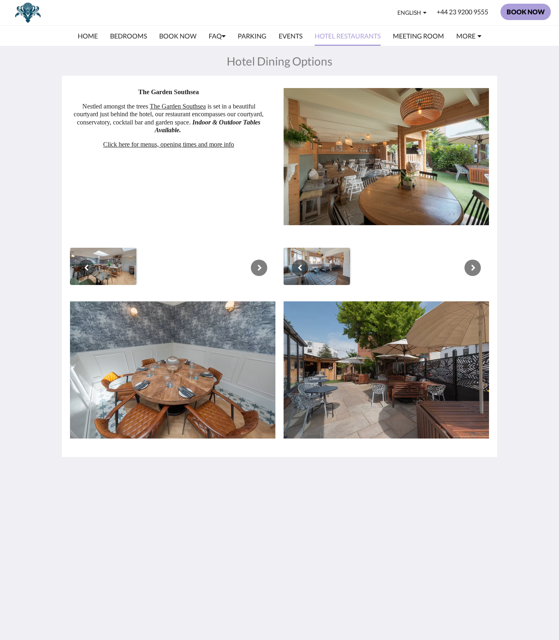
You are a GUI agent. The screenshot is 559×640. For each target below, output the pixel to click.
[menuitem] (88, 36)
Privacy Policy (232, 514)
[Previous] (86, 268)
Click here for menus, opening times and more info (168, 144)
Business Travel (234, 527)
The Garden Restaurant (229, 503)
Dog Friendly (230, 521)
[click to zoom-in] (103, 266)
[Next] (259, 268)
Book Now (227, 493)
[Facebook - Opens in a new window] (458, 497)
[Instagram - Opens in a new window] (481, 497)
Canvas (453, 562)
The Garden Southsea (178, 106)
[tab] (243, 479)
